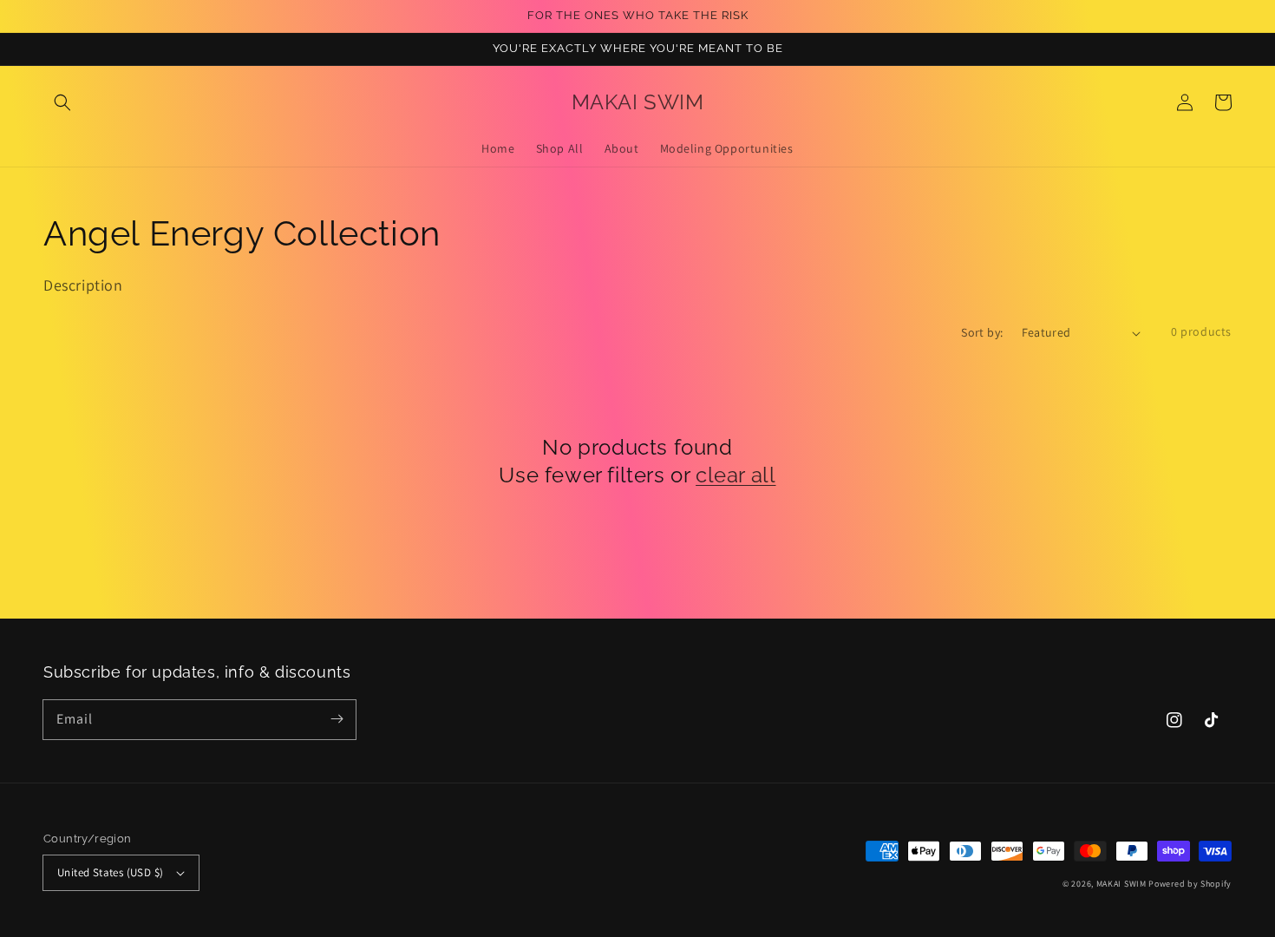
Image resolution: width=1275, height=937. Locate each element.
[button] (62, 102)
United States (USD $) (110, 872)
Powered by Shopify (1190, 883)
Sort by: (982, 332)
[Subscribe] (336, 719)
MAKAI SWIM (1121, 883)
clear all (735, 475)
